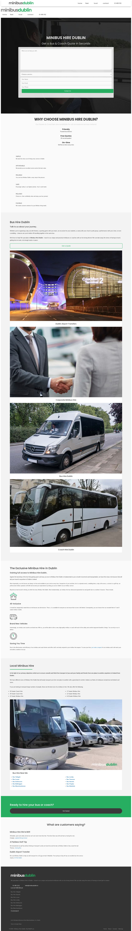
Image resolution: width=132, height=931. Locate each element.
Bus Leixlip (70, 777)
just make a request (97, 647)
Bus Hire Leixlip (15, 900)
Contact (106, 3)
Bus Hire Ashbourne (16, 902)
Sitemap (120, 929)
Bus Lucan (16, 779)
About (109, 929)
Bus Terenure (71, 779)
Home (80, 3)
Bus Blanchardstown (19, 786)
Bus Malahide (71, 786)
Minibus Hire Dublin (19, 929)
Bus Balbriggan (17, 784)
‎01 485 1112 (16, 885)
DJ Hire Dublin (18, 858)
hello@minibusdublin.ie (31, 885)
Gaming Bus (18, 848)
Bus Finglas (70, 784)
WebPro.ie (31, 929)
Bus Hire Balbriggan (16, 905)
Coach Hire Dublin (66, 549)
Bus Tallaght (16, 777)
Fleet (87, 3)
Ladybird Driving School (21, 838)
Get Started (66, 811)
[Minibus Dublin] (16, 10)
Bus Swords (70, 781)
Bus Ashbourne (17, 781)
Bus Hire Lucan (15, 897)
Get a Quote (66, 246)
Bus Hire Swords (15, 894)
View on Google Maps (16, 924)
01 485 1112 (117, 3)
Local (96, 3)
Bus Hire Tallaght (15, 892)
